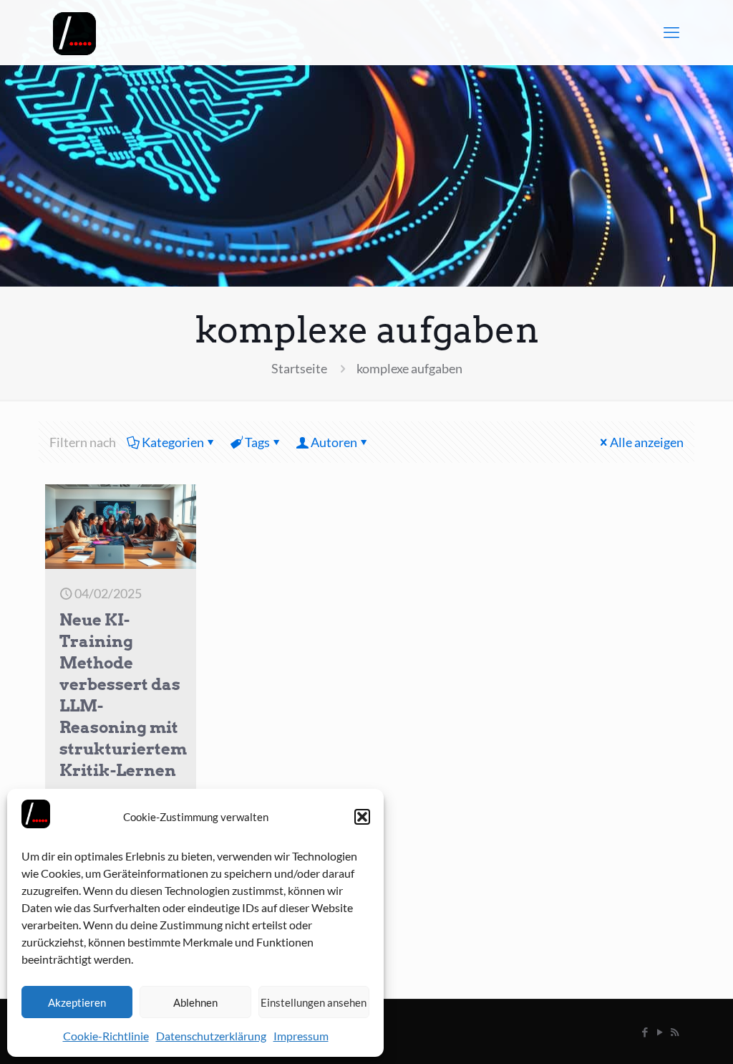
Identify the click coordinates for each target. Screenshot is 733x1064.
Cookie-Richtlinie (106, 1036)
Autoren (334, 442)
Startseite (299, 368)
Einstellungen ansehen (313, 1002)
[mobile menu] (671, 32)
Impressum (301, 1036)
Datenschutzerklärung (211, 1036)
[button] (362, 817)
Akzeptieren (77, 1002)
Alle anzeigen (647, 442)
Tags (257, 442)
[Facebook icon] (644, 1031)
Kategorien (173, 442)
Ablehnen (195, 1002)
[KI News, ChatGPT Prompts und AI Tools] (74, 32)
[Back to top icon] (664, 1035)
